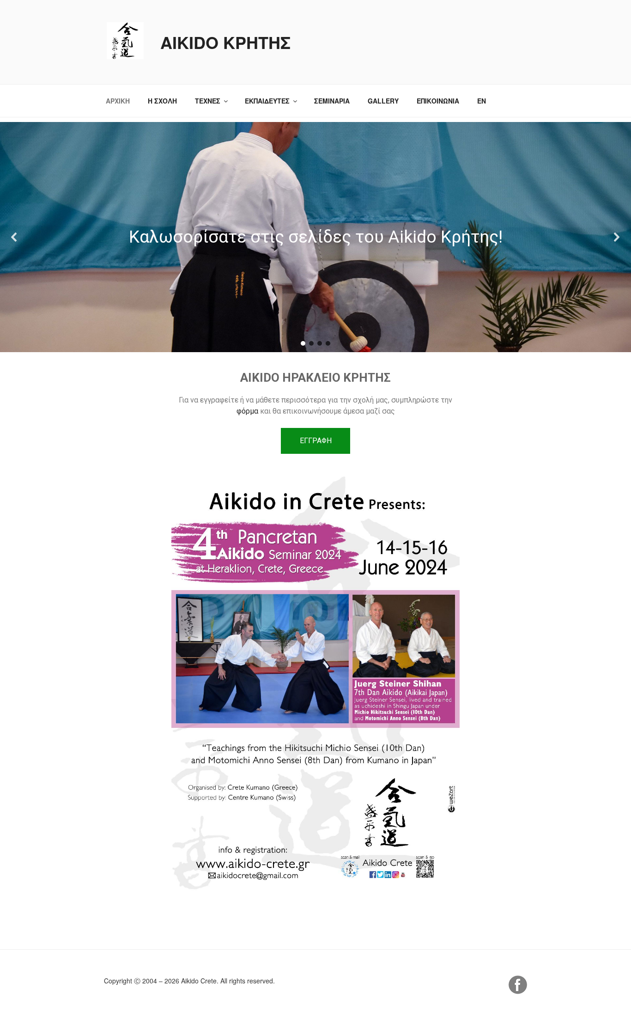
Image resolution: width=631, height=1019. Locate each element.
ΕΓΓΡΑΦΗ (316, 440)
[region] (315, 237)
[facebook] (518, 991)
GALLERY (383, 100)
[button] (14, 237)
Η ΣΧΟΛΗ (162, 100)
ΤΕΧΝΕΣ (207, 100)
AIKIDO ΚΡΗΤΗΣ (225, 42)
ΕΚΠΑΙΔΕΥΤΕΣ (267, 100)
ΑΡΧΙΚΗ (118, 100)
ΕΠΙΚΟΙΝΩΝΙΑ (438, 100)
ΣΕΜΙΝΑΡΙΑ (332, 100)
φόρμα (248, 411)
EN (481, 100)
